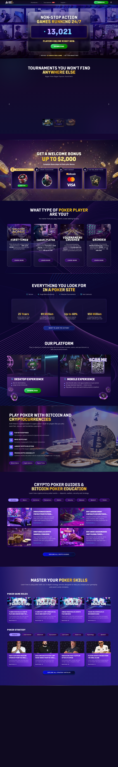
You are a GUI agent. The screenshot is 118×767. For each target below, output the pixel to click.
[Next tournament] (108, 104)
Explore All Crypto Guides (59, 554)
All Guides (13, 500)
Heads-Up (78, 634)
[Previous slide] (5, 32)
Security (70, 500)
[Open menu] (111, 2)
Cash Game (65, 634)
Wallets (59, 500)
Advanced (40, 634)
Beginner (14, 634)
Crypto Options (28, 463)
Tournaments (49, 2)
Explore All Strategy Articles (59, 672)
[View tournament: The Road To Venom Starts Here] (59, 122)
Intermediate (27, 634)
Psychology (90, 634)
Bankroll (93, 500)
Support (63, 2)
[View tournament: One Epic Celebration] (48, 122)
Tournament (52, 634)
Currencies (36, 500)
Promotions (34, 2)
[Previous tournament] (9, 104)
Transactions (47, 500)
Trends (105, 500)
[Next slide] (113, 32)
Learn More (97, 113)
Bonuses (81, 500)
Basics (25, 500)
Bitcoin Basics (15, 463)
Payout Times (41, 463)
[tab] (43, 55)
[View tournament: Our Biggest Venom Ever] (70, 122)
